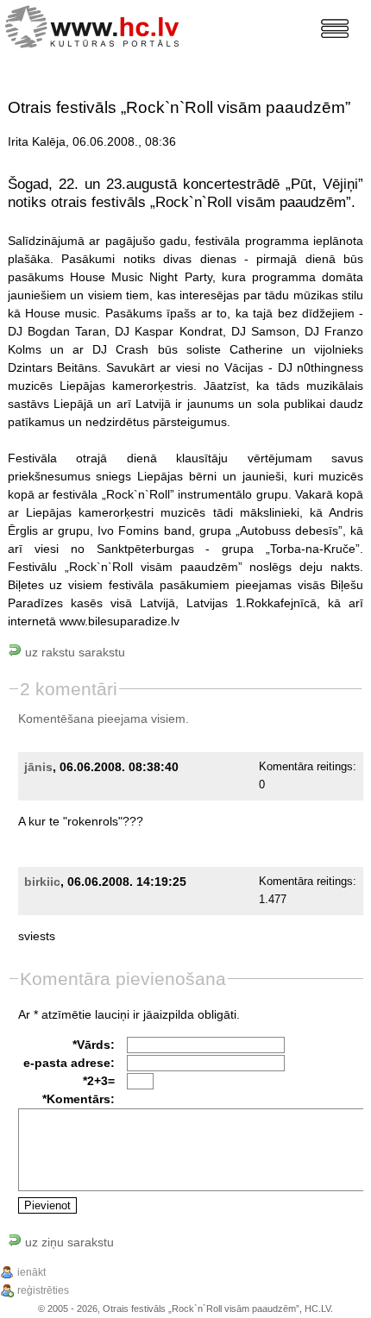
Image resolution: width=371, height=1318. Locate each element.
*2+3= (99, 1081)
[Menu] (334, 28)
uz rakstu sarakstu (73, 652)
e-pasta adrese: (69, 1063)
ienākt (31, 1272)
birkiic (42, 881)
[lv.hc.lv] (96, 24)
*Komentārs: (78, 1099)
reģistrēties (43, 1290)
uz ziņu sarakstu (68, 1242)
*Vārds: (93, 1044)
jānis (38, 767)
